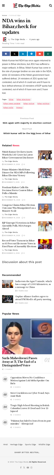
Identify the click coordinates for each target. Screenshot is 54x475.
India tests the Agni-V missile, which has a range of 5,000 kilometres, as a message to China (33, 284)
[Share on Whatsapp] (48, 54)
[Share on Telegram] (32, 54)
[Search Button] (50, 5)
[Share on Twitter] (15, 54)
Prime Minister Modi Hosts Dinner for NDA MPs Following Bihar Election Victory (18, 172)
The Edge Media (18, 39)
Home (4, 15)
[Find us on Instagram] (31, 467)
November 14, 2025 (11, 218)
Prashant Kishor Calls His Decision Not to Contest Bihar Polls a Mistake (17, 190)
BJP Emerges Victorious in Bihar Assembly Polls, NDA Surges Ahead (19, 225)
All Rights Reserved (37, 462)
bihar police (29, 103)
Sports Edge (30, 444)
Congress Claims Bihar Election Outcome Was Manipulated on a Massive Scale (19, 208)
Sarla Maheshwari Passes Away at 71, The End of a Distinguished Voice (19, 361)
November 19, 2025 (11, 200)
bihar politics (43, 103)
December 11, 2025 (11, 182)
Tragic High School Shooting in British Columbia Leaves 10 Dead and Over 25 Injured (29, 408)
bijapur (19, 108)
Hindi (5, 444)
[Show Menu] (3, 5)
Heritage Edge (16, 444)
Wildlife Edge (44, 444)
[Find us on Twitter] (24, 467)
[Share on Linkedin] (23, 54)
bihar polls (8, 108)
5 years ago (22, 291)
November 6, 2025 (11, 253)
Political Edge (15, 15)
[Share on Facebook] (6, 54)
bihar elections (23, 99)
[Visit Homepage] (27, 5)
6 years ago (34, 39)
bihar (11, 99)
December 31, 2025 (11, 164)
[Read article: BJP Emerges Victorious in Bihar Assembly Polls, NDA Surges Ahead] (45, 226)
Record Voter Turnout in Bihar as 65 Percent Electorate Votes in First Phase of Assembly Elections (19, 243)
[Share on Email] (39, 54)
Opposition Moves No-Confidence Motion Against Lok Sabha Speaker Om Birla (29, 380)
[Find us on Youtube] (28, 467)
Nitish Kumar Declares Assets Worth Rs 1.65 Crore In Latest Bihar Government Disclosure (18, 154)
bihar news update (11, 103)
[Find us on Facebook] (20, 467)
